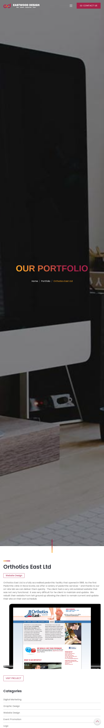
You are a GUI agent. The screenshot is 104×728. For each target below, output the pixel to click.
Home (35, 281)
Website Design (11, 712)
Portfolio (45, 281)
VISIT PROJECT (13, 678)
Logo (5, 725)
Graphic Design (11, 706)
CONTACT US (90, 5)
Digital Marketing (12, 699)
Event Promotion (12, 719)
